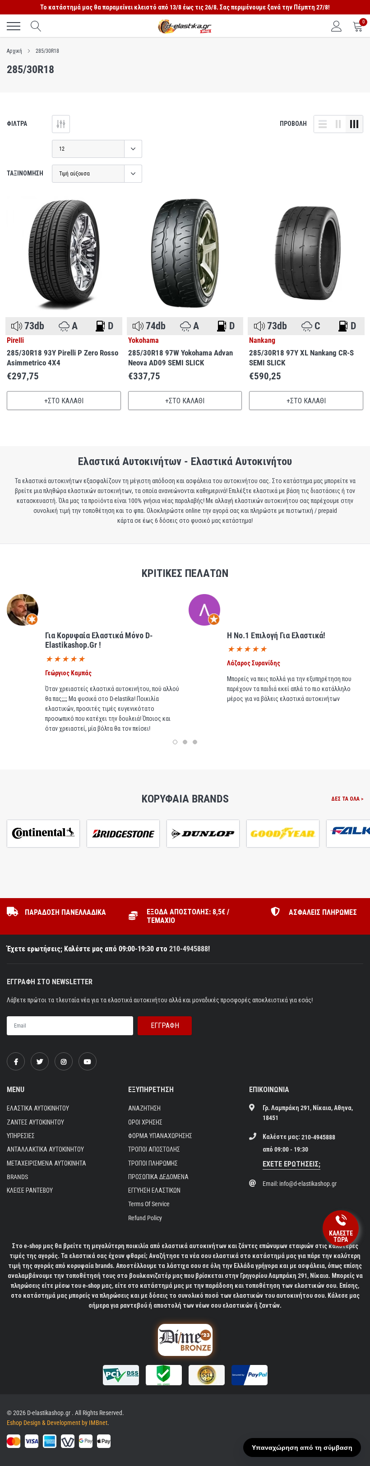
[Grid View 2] (338, 124)
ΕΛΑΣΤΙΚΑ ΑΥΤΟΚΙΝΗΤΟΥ (38, 1108)
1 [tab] (175, 742)
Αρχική (14, 51)
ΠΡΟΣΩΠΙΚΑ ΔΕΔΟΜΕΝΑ (158, 1176)
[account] (336, 26)
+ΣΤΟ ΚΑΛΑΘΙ (63, 400)
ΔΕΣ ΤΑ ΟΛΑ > (347, 799)
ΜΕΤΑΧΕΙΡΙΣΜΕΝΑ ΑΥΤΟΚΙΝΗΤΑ (46, 1163)
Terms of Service (149, 1204)
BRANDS (17, 1176)
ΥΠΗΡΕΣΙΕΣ (21, 1135)
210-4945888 (188, 949)
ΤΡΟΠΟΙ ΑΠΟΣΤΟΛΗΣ (154, 1149)
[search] (36, 26)
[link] (64, 253)
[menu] (13, 26)
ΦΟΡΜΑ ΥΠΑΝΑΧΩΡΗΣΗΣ (160, 1135)
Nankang (262, 340)
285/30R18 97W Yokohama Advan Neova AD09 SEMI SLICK (180, 357)
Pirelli (15, 340)
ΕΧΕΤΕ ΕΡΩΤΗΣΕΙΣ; (291, 1164)
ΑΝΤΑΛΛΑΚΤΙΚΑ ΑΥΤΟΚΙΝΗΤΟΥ (45, 1149)
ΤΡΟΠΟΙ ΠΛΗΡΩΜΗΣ (153, 1163)
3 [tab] (195, 742)
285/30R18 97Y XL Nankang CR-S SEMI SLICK (301, 357)
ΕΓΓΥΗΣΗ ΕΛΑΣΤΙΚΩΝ (154, 1190)
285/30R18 (47, 51)
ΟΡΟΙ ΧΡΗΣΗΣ (145, 1122)
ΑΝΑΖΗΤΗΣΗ (144, 1108)
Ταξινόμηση (25, 173)
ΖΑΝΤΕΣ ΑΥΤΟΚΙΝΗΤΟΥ (35, 1122)
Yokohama (143, 340)
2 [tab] (185, 742)
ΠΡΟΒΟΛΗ (293, 123)
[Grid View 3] (354, 124)
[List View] (322, 124)
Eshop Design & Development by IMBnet (57, 1422)
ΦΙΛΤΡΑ (17, 123)
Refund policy (145, 1218)
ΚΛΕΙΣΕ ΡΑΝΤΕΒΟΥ (30, 1190)
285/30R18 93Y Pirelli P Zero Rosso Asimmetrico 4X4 (62, 357)
